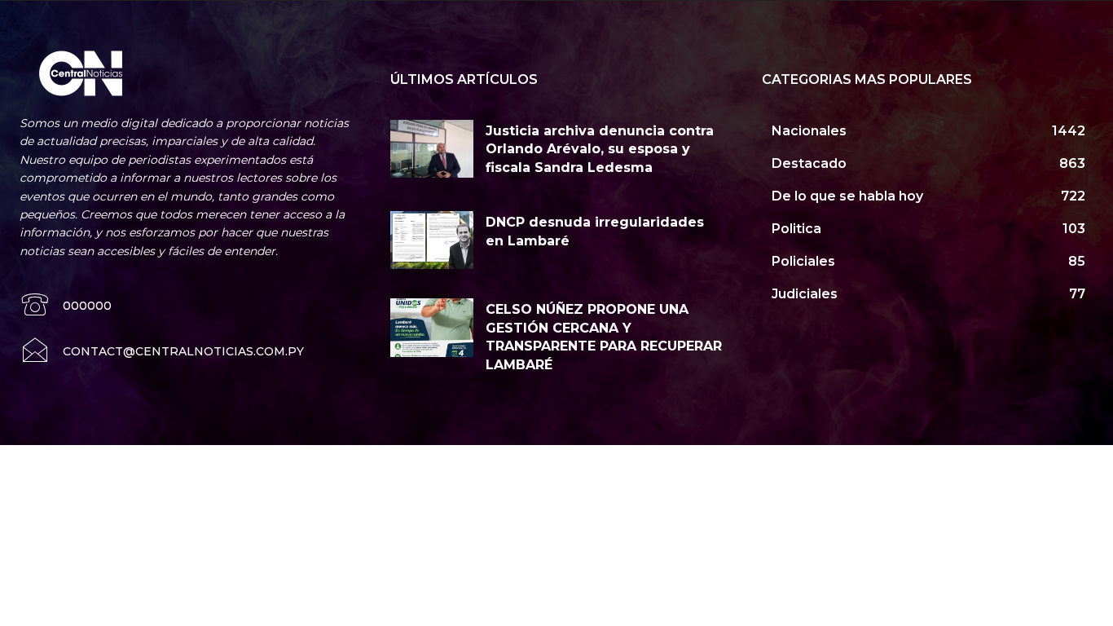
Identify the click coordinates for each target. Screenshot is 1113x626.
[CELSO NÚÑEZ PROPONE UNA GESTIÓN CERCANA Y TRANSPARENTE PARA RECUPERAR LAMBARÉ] (431, 327)
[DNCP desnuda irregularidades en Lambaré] (431, 240)
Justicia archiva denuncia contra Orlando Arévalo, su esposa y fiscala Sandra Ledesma (600, 149)
